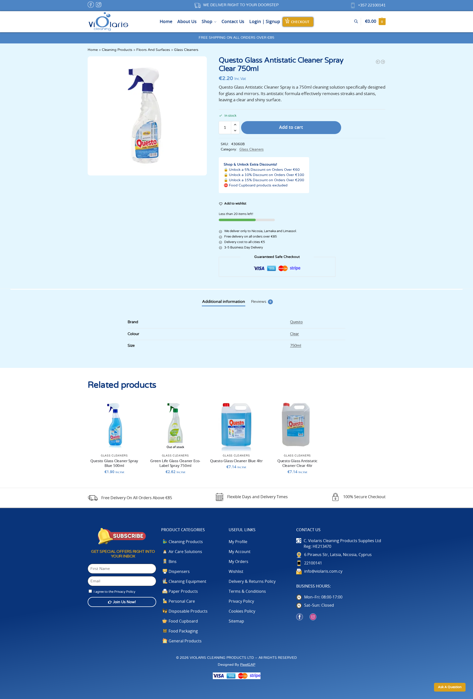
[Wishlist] (133, 405)
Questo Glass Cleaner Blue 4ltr (236, 461)
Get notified (175, 483)
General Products (185, 641)
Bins (173, 562)
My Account (240, 552)
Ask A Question (450, 687)
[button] (375, 21)
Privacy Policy (241, 601)
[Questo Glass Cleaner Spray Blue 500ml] (114, 424)
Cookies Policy (242, 611)
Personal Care (182, 601)
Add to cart (291, 127)
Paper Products (183, 592)
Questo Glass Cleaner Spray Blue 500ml (114, 463)
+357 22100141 (372, 5)
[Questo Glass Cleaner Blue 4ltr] (377, 61)
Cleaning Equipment (187, 582)
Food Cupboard (183, 621)
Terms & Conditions (247, 592)
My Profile (238, 542)
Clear (294, 334)
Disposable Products (188, 611)
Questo (296, 322)
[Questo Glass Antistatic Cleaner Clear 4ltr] (382, 61)
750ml (295, 346)
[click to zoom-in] (147, 115)
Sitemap (236, 621)
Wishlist (236, 572)
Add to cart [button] (114, 483)
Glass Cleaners (186, 50)
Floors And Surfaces (153, 50)
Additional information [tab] (223, 302)
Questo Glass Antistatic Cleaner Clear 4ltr (297, 463)
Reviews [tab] (261, 302)
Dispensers (179, 572)
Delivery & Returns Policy (252, 582)
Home (93, 50)
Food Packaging (183, 631)
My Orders (238, 562)
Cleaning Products (117, 50)
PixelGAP (247, 664)
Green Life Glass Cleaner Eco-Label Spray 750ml (175, 463)
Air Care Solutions (185, 552)
